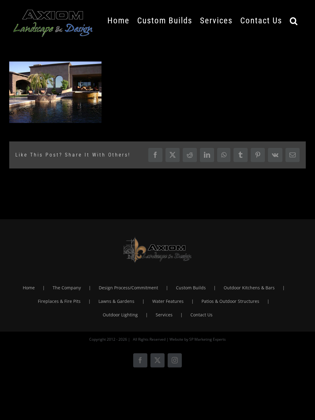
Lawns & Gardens (116, 301)
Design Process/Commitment (128, 288)
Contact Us (201, 315)
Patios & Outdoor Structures (230, 301)
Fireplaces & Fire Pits (59, 301)
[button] (294, 21)
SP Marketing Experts (207, 339)
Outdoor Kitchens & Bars (249, 288)
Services (164, 315)
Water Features (168, 301)
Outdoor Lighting (120, 315)
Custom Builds (191, 288)
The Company (67, 288)
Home (29, 288)
